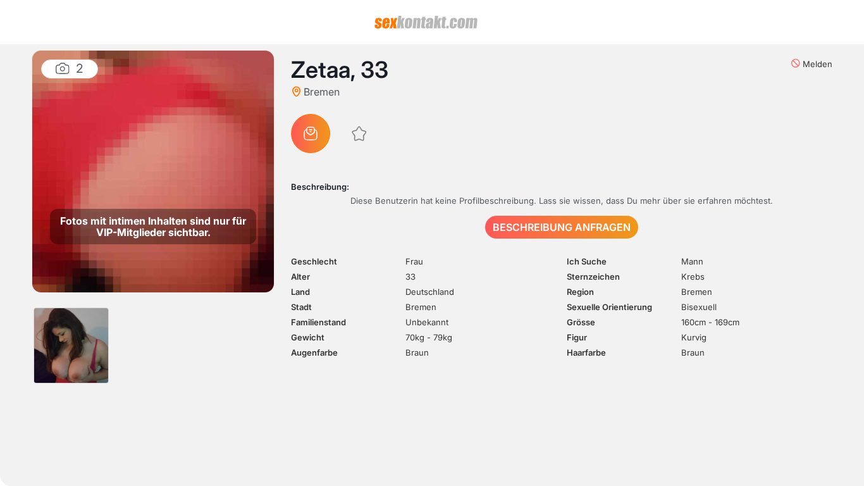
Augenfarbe (314, 352)
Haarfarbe (586, 352)
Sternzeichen (593, 276)
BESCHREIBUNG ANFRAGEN (562, 227)
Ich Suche (587, 261)
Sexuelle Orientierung (609, 307)
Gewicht (307, 337)
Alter (300, 276)
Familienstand (318, 322)
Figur (577, 337)
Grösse (581, 322)
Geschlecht (314, 261)
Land (300, 292)
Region (580, 292)
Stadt (301, 307)
